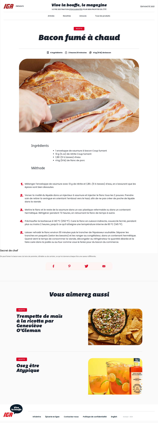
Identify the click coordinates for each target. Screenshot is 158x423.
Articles (51, 16)
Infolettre (37, 416)
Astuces (83, 16)
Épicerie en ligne (52, 416)
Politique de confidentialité (95, 416)
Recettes (67, 16)
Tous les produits (102, 16)
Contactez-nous (71, 416)
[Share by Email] (103, 266)
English (114, 416)
